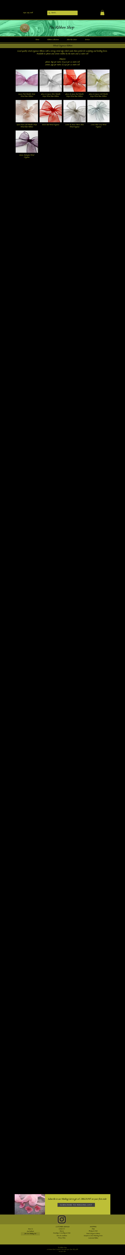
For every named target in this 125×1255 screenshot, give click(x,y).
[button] (102, 12)
